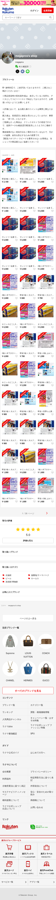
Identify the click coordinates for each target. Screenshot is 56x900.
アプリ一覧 (34, 882)
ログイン (34, 10)
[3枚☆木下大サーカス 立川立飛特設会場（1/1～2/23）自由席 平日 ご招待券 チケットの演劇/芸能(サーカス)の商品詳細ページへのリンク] (28, 311)
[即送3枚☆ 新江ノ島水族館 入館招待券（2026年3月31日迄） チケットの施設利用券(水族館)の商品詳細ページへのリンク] (10, 166)
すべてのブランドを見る (28, 690)
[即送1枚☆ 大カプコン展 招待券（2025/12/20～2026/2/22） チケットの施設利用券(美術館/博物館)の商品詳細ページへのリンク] (28, 282)
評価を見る (28, 540)
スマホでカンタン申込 (9, 871)
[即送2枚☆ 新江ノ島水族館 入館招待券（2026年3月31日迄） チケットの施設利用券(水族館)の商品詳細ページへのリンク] (10, 195)
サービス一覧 (7, 882)
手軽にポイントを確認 (46, 871)
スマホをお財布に (28, 871)
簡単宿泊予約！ (46, 855)
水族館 (8, 575)
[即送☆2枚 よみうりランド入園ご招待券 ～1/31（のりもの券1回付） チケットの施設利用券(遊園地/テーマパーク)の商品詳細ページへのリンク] (46, 486)
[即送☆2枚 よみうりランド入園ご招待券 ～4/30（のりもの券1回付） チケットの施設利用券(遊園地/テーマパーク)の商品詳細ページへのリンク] (28, 166)
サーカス (35, 578)
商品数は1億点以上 (9, 855)
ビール (8, 578)
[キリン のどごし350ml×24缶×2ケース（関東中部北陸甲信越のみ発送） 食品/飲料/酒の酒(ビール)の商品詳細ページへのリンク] (10, 311)
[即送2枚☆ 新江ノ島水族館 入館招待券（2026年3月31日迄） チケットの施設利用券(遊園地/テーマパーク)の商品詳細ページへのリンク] (46, 369)
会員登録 (47, 10)
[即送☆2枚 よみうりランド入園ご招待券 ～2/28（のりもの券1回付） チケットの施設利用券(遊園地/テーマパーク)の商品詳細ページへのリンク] (46, 340)
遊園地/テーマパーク (40, 575)
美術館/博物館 (12, 581)
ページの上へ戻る (28, 618)
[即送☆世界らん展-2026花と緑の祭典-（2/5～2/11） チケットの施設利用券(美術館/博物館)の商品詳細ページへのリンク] (46, 398)
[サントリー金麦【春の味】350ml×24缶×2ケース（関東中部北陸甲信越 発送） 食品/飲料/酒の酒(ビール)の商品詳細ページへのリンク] (46, 166)
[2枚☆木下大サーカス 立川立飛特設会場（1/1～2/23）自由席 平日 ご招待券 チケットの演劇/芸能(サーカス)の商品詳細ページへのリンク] (46, 224)
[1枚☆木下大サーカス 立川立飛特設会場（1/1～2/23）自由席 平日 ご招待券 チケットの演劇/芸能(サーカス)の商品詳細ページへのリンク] (46, 457)
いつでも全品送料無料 (27, 855)
